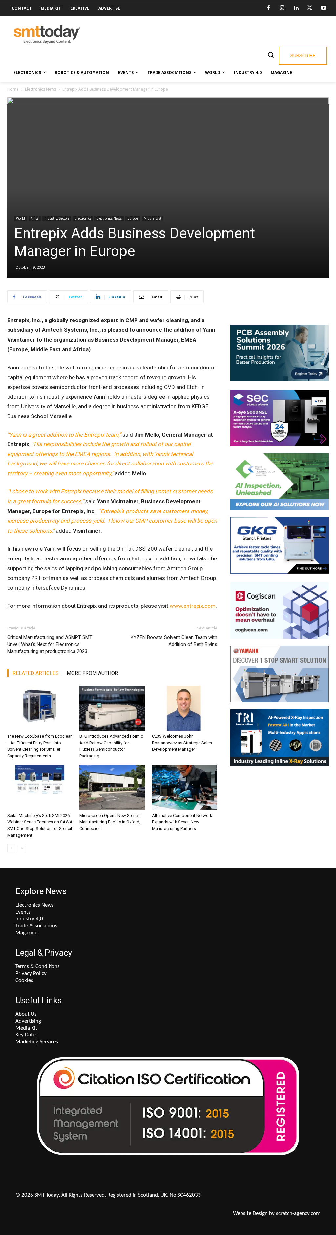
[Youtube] (323, 8)
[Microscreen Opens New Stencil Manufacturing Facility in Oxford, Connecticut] (112, 787)
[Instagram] (282, 8)
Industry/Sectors (56, 218)
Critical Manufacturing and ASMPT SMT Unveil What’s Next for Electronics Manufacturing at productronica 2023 (49, 644)
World (20, 218)
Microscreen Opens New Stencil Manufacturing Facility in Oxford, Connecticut (109, 822)
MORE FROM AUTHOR (92, 673)
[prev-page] (11, 848)
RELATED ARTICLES (35, 673)
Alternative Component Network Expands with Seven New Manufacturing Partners (182, 822)
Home (13, 89)
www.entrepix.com (193, 606)
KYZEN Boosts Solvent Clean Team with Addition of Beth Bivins (174, 640)
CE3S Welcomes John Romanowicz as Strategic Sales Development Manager (182, 743)
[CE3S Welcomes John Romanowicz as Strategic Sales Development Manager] (184, 708)
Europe (132, 218)
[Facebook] (268, 8)
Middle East (152, 218)
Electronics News (40, 89)
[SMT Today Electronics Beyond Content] (47, 34)
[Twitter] (309, 8)
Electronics (83, 218)
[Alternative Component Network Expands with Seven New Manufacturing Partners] (184, 787)
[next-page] (22, 848)
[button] (271, 54)
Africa (35, 218)
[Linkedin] (296, 8)
